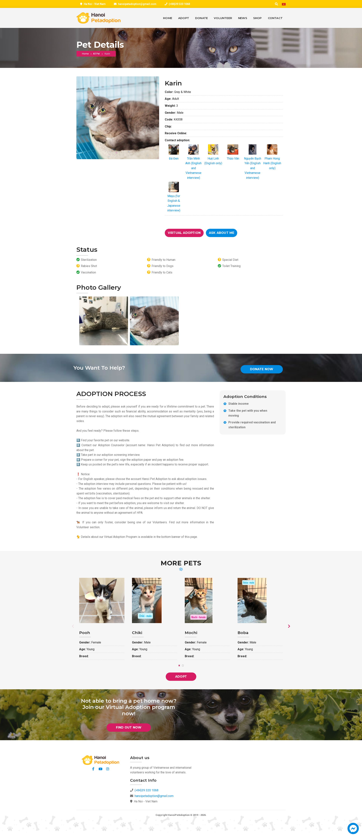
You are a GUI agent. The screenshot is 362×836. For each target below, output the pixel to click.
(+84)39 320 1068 (179, 3)
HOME (167, 18)
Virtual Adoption (184, 233)
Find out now (128, 727)
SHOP (257, 18)
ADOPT (183, 18)
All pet (96, 53)
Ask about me (221, 233)
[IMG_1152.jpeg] (103, 320)
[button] (353, 830)
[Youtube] (100, 769)
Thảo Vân (233, 158)
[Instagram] (107, 769)
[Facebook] (93, 769)
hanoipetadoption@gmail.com (137, 3)
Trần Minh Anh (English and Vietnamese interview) (193, 168)
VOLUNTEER (223, 18)
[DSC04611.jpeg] (154, 320)
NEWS (242, 18)
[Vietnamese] (284, 4)
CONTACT (275, 18)
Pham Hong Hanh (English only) (272, 163)
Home (85, 53)
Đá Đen (174, 158)
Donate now (261, 369)
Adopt (181, 676)
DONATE (201, 18)
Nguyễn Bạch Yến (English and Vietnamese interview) (252, 168)
